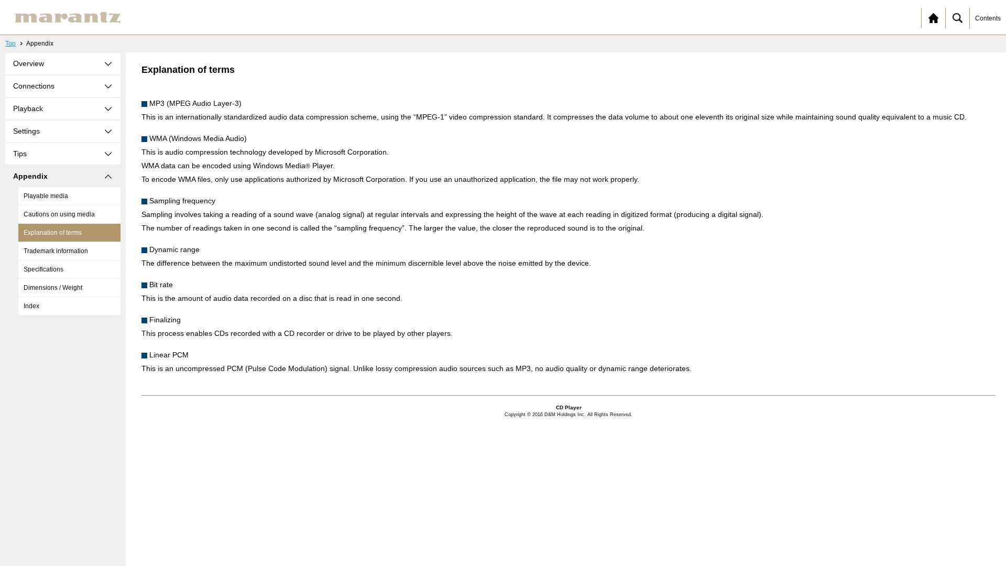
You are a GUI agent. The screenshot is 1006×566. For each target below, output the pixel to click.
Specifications (43, 269)
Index (31, 306)
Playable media (46, 196)
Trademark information (56, 251)
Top (10, 43)
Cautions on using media (59, 214)
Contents (988, 18)
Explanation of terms (53, 232)
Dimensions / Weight (53, 287)
